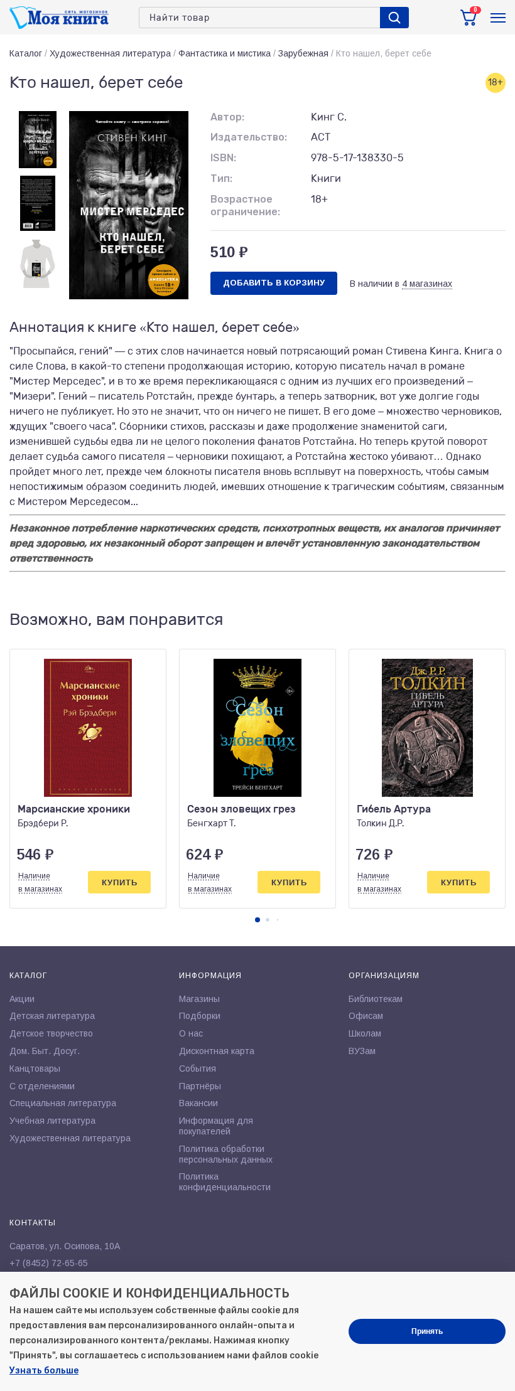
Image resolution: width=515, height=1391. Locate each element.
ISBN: (223, 158)
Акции (22, 999)
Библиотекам (376, 999)
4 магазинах (427, 284)
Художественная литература (110, 53)
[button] (257, 919)
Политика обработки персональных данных (226, 1154)
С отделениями (42, 1086)
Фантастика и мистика (224, 53)
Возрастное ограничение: (245, 205)
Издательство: (248, 137)
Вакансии (198, 1103)
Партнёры (200, 1086)
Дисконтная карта (216, 1051)
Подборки (199, 1016)
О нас (191, 1033)
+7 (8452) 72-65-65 (48, 1263)
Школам (365, 1033)
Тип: (221, 178)
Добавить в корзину (274, 282)
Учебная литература (52, 1121)
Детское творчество (51, 1033)
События (197, 1068)
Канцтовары (34, 1068)
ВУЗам (362, 1051)
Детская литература (52, 1016)
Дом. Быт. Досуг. (44, 1051)
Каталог (25, 53)
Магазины (199, 999)
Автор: (227, 117)
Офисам (366, 1016)
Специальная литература (62, 1103)
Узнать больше (44, 1370)
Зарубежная (303, 53)
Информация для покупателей (216, 1126)
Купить (120, 882)
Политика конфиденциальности (225, 1181)
